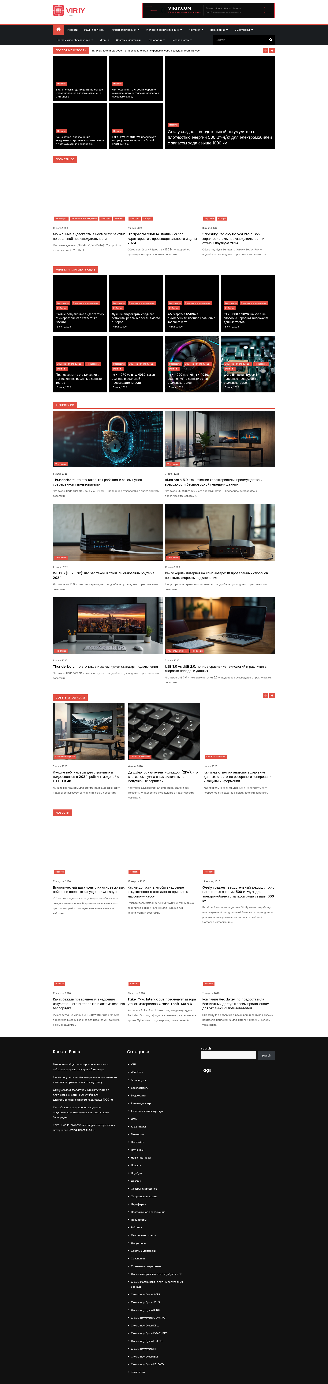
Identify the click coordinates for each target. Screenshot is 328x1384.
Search (206, 1048)
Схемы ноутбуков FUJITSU (147, 1341)
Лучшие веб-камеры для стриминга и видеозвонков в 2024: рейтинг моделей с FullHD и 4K (86, 777)
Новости (72, 30)
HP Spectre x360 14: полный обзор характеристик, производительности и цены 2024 (162, 238)
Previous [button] (265, 50)
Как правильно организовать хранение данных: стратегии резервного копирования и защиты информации (238, 777)
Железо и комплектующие (162, 30)
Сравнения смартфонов (146, 1266)
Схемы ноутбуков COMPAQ (148, 1318)
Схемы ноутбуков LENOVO (147, 1364)
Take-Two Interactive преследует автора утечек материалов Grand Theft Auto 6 (134, 140)
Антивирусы (138, 1080)
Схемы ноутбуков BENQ (145, 1310)
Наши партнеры (94, 30)
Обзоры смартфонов (144, 1189)
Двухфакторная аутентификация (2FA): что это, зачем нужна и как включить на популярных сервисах (163, 777)
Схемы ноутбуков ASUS (145, 1302)
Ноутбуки (194, 30)
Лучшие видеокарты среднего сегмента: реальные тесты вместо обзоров (136, 318)
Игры (103, 40)
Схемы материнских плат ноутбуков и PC (156, 1274)
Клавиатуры (138, 1126)
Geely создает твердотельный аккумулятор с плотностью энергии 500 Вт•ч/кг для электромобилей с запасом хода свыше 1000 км (220, 137)
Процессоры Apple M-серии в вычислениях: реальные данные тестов (79, 379)
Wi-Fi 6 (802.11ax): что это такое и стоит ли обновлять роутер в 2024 (104, 575)
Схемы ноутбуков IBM (144, 1356)
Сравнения (138, 1258)
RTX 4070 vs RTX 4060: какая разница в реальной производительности (133, 379)
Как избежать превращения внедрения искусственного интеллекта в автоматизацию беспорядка (80, 140)
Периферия (217, 30)
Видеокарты (61, 218)
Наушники (137, 1150)
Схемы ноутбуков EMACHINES (149, 1333)
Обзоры (147, 218)
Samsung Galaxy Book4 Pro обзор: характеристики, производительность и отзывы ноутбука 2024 (233, 238)
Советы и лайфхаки (128, 40)
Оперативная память (144, 1196)
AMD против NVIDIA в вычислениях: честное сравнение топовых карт (191, 318)
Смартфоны (242, 30)
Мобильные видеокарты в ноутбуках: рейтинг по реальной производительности (89, 236)
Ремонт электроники (123, 30)
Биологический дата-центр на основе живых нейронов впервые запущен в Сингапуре (146, 50)
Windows (137, 1072)
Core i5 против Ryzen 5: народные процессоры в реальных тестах (241, 379)
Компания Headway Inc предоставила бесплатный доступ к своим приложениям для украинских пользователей (235, 1004)
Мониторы (137, 1134)
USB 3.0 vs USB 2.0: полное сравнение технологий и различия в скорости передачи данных (216, 668)
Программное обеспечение (73, 40)
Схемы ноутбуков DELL (145, 1325)
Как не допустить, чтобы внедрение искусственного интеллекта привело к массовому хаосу (135, 93)
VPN (133, 1064)
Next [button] (272, 50)
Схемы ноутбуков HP (144, 1349)
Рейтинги (118, 218)
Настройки (137, 1142)
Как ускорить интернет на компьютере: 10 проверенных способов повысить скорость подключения (216, 575)
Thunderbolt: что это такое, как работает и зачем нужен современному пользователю (97, 482)
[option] (183, 50)
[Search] (270, 40)
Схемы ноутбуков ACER (145, 1294)
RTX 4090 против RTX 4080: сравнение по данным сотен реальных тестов (188, 379)
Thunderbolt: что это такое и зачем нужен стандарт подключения (105, 666)
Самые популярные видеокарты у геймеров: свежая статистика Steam (80, 318)
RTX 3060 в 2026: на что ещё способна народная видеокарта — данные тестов (248, 318)
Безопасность (180, 40)
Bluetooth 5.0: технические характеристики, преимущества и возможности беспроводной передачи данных (214, 482)
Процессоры (93, 363)
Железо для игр (141, 1103)
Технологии (154, 40)
